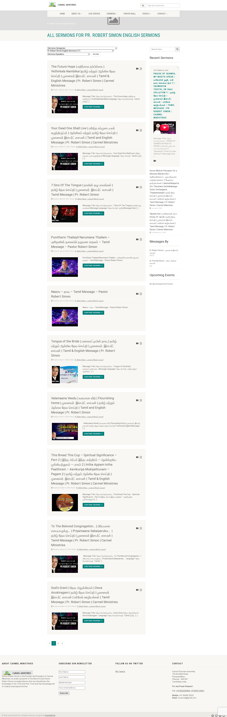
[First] (49, 643)
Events (145, 13)
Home (62, 13)
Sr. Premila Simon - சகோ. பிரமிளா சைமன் (163, 262)
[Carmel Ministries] (68, 4)
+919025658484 (183, 691)
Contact (162, 13)
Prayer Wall (129, 13)
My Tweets (120, 671)
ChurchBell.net (50, 715)
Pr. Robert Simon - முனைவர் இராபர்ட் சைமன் (89, 90)
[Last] (62, 643)
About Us (75, 13)
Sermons (111, 13)
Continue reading (92, 107)
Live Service (94, 13)
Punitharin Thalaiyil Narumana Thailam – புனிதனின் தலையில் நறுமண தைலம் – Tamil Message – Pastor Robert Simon (80, 242)
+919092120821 (197, 691)
